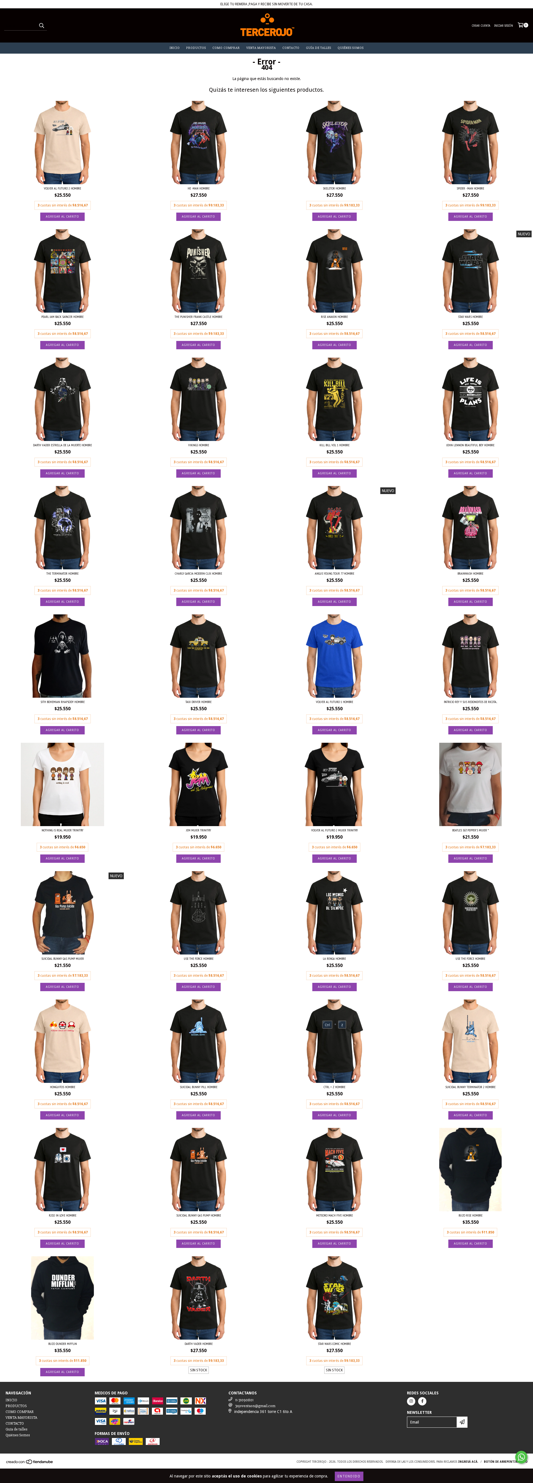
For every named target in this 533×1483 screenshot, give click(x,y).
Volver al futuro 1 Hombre (334, 702)
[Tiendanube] (30, 1463)
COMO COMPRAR (226, 48)
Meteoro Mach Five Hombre (334, 1215)
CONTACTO (291, 48)
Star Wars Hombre (470, 317)
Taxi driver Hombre (198, 702)
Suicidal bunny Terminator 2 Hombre (470, 1087)
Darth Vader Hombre (199, 1344)
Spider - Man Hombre (470, 188)
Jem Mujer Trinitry (198, 830)
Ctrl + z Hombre (334, 1087)
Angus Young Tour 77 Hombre (334, 573)
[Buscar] (41, 26)
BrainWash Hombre (470, 573)
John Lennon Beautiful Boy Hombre (470, 445)
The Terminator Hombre (62, 573)
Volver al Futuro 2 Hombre (62, 188)
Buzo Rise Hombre (470, 1215)
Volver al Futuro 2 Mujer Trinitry (334, 830)
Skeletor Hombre (334, 188)
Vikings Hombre (198, 445)
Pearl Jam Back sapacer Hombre (62, 317)
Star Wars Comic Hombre (334, 1344)
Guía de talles (318, 48)
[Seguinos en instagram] (411, 1401)
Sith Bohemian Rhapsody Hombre (63, 702)
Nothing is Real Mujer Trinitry (62, 830)
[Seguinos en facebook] (422, 1401)
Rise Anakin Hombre (334, 317)
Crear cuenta (481, 25)
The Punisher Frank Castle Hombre (198, 317)
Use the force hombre (470, 958)
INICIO (175, 48)
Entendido (349, 1476)
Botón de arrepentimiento (505, 1461)
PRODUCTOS (196, 48)
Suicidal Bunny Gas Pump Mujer (62, 958)
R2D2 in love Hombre (62, 1215)
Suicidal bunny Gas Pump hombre (198, 1215)
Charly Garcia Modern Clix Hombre (198, 573)
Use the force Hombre (198, 958)
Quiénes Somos (351, 48)
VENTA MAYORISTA (261, 48)
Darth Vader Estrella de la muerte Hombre (62, 445)
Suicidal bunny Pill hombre (198, 1087)
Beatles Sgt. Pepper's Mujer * (470, 830)
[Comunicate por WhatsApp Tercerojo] (521, 1457)
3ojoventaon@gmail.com (255, 1406)
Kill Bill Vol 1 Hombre (335, 445)
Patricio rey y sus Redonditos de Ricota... (470, 702)
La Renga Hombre (334, 958)
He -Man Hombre (199, 188)
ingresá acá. (468, 1461)
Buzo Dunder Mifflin (62, 1344)
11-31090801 (244, 1400)
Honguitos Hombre (62, 1087)
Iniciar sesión (503, 25)
